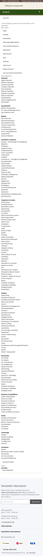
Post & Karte (5, 202)
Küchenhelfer (6, 424)
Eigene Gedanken (7, 177)
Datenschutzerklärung (9, 492)
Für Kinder (5, 358)
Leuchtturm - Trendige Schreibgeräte (14, 159)
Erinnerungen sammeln (9, 330)
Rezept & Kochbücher (8, 418)
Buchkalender (6, 98)
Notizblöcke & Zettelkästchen (11, 194)
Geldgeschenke (6, 287)
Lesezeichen (5, 134)
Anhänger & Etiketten (8, 285)
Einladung (4, 250)
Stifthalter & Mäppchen (9, 174)
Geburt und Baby (7, 237)
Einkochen (4, 426)
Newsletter (7, 50)
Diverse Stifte (6, 172)
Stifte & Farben (6, 274)
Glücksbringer (6, 377)
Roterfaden (5, 102)
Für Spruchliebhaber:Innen (10, 110)
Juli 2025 (4, 468)
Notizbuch (4, 192)
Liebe (3, 228)
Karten (3, 337)
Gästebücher (5, 183)
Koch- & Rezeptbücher (9, 131)
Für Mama (4, 360)
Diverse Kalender (7, 95)
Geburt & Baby (6, 324)
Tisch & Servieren (7, 420)
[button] (7, 526)
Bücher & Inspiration (8, 108)
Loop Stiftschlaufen (8, 168)
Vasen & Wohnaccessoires (10, 412)
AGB (4, 58)
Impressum (7, 65)
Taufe (3, 343)
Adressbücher (6, 196)
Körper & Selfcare (7, 403)
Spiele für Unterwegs (8, 375)
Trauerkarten (5, 226)
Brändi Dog (5, 369)
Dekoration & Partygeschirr (10, 306)
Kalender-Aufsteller (8, 93)
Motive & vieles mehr (8, 220)
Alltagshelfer (5, 439)
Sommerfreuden (8, 462)
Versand (32, 553)
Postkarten (5, 224)
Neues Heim (5, 241)
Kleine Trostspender (8, 352)
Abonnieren (36, 502)
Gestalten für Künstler (9, 263)
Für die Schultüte (7, 456)
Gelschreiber (5, 164)
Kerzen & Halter (6, 399)
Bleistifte (4, 144)
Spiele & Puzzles (7, 367)
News (5, 31)
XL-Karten (4, 213)
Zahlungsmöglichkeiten (11, 42)
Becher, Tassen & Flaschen (10, 422)
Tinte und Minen (7, 153)
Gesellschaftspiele (7, 371)
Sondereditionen (7, 151)
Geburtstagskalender (8, 100)
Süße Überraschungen (9, 380)
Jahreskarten (5, 211)
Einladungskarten (7, 308)
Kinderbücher (6, 127)
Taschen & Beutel (7, 437)
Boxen (3, 281)
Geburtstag (5, 209)
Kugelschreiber (6, 148)
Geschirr (4, 443)
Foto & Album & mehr (8, 254)
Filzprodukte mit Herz (8, 407)
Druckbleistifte (6, 161)
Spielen (3, 435)
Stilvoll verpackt (6, 382)
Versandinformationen (11, 46)
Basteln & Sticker (7, 265)
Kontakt (5, 35)
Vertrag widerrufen (9, 549)
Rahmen (4, 261)
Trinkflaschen (6, 441)
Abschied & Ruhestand (9, 239)
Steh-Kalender (6, 89)
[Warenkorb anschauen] (38, 5)
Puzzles (3, 373)
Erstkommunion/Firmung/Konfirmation (14, 345)
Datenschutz (7, 54)
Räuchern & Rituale (8, 401)
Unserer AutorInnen (8, 125)
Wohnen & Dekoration (9, 405)
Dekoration (5, 332)
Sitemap (6, 61)
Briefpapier (5, 185)
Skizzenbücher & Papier (9, 270)
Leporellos (4, 259)
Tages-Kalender (6, 80)
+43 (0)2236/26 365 (7, 522)
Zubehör (4, 157)
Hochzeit (4, 246)
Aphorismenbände (7, 121)
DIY (2, 268)
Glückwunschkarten (8, 297)
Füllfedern (4, 146)
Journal (3, 179)
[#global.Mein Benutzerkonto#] (31, 5)
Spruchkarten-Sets (7, 112)
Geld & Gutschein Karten (10, 215)
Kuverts (4, 252)
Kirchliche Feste (6, 341)
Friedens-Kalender (7, 87)
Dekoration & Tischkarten (10, 321)
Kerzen (3, 304)
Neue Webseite (7, 470)
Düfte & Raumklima (8, 397)
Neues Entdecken (7, 136)
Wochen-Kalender (7, 82)
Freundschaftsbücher (8, 129)
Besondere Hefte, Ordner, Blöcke (12, 452)
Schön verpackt (6, 278)
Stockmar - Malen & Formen (11, 276)
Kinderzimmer (6, 410)
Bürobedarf (5, 289)
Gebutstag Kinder (7, 217)
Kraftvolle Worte (7, 204)
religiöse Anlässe (7, 248)
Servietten (4, 429)
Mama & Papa (6, 231)
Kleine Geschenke (7, 302)
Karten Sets (5, 222)
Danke (3, 233)
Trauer (3, 348)
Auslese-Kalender (7, 85)
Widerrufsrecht (8, 69)
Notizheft (4, 190)
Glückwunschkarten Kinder (10, 300)
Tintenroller (5, 155)
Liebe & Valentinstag (8, 334)
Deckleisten (7, 38)
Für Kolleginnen (6, 364)
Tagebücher (5, 181)
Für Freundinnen (7, 362)
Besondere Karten (7, 207)
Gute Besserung (6, 244)
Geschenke (5, 328)
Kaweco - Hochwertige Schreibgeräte (14, 142)
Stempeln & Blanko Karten (10, 272)
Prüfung (4, 235)
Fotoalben (4, 257)
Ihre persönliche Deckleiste (12, 73)
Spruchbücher (6, 118)
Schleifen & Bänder (8, 283)
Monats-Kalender (7, 91)
